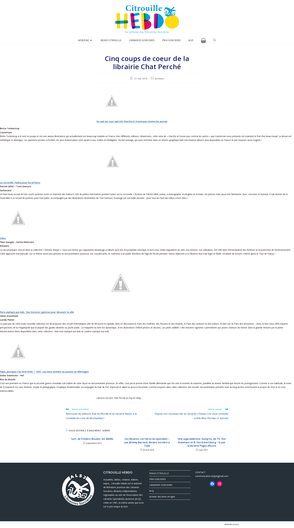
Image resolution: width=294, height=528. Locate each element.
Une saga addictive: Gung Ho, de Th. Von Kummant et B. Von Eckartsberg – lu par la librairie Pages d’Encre (202, 442)
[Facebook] (212, 484)
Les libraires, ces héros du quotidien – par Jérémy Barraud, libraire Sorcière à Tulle (147, 442)
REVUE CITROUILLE (159, 473)
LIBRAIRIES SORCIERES (160, 484)
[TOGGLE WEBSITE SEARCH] (214, 40)
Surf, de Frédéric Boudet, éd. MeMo (92, 439)
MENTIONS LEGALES (231, 524)
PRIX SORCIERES (157, 479)
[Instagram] (219, 484)
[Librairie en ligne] (203, 40)
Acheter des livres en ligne (162, 496)
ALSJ (151, 490)
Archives (159, 78)
